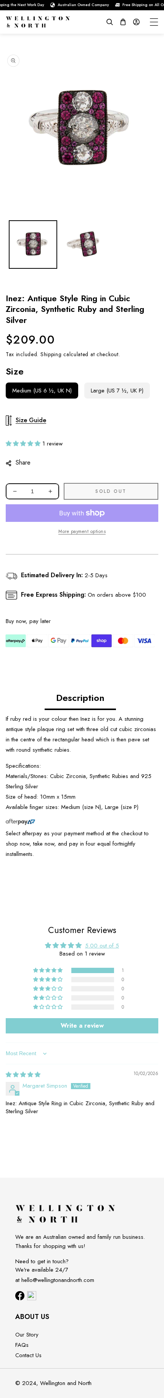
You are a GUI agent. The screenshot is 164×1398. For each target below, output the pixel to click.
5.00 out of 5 (102, 945)
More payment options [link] (82, 531)
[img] (23, 1074)
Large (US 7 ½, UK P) (117, 390)
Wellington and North (66, 1383)
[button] (109, 22)
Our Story (27, 1334)
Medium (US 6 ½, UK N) (42, 390)
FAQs (22, 1345)
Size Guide (31, 420)
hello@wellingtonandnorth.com (57, 1280)
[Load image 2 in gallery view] (83, 244)
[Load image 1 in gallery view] (33, 244)
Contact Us (28, 1355)
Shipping (51, 354)
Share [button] (23, 462)
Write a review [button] (82, 1025)
